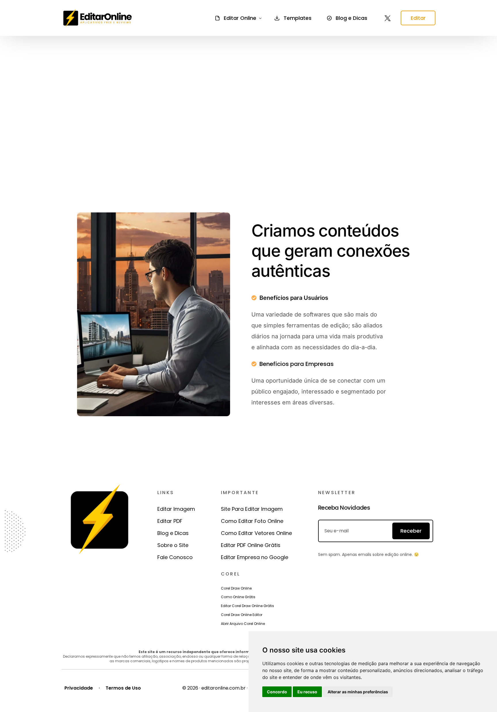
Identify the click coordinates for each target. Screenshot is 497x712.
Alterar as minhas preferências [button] (358, 691)
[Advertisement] (248, 111)
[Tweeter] (387, 18)
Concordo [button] (277, 691)
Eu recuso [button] (307, 691)
